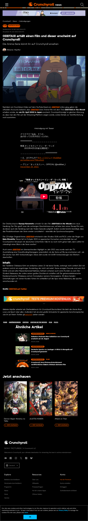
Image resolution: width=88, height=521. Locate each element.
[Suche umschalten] (82, 4)
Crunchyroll (7, 21)
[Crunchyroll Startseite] (15, 444)
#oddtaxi (57, 158)
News (15, 21)
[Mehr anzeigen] (7, 4)
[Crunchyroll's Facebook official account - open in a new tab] (10, 458)
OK (30, 517)
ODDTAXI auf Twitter (18, 289)
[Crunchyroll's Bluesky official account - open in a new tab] (31, 458)
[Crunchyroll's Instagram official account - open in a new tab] (15, 458)
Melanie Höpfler (14, 50)
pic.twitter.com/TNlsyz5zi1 (32, 160)
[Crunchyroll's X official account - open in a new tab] (21, 458)
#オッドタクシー (45, 158)
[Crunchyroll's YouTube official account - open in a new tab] (5, 458)
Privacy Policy (63, 510)
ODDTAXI (55, 107)
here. (26, 512)
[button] (12, 465)
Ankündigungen (24, 21)
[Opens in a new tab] (44, 13)
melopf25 (28, 314)
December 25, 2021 (29, 167)
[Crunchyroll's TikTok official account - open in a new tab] (26, 458)
